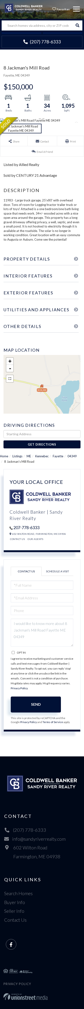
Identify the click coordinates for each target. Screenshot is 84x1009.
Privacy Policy (19, 688)
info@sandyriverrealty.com (39, 839)
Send (36, 704)
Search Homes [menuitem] (18, 893)
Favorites (63, 9)
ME (29, 456)
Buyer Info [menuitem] (14, 902)
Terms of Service (52, 722)
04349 (72, 456)
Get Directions (42, 444)
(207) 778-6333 (45, 41)
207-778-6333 (26, 527)
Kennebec (42, 456)
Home (4, 456)
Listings (17, 456)
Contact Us (17, 539)
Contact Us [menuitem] (15, 920)
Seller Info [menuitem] (14, 911)
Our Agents (35, 539)
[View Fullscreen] (9, 378)
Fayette (58, 456)
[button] (77, 25)
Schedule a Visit (57, 571)
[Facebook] (11, 944)
